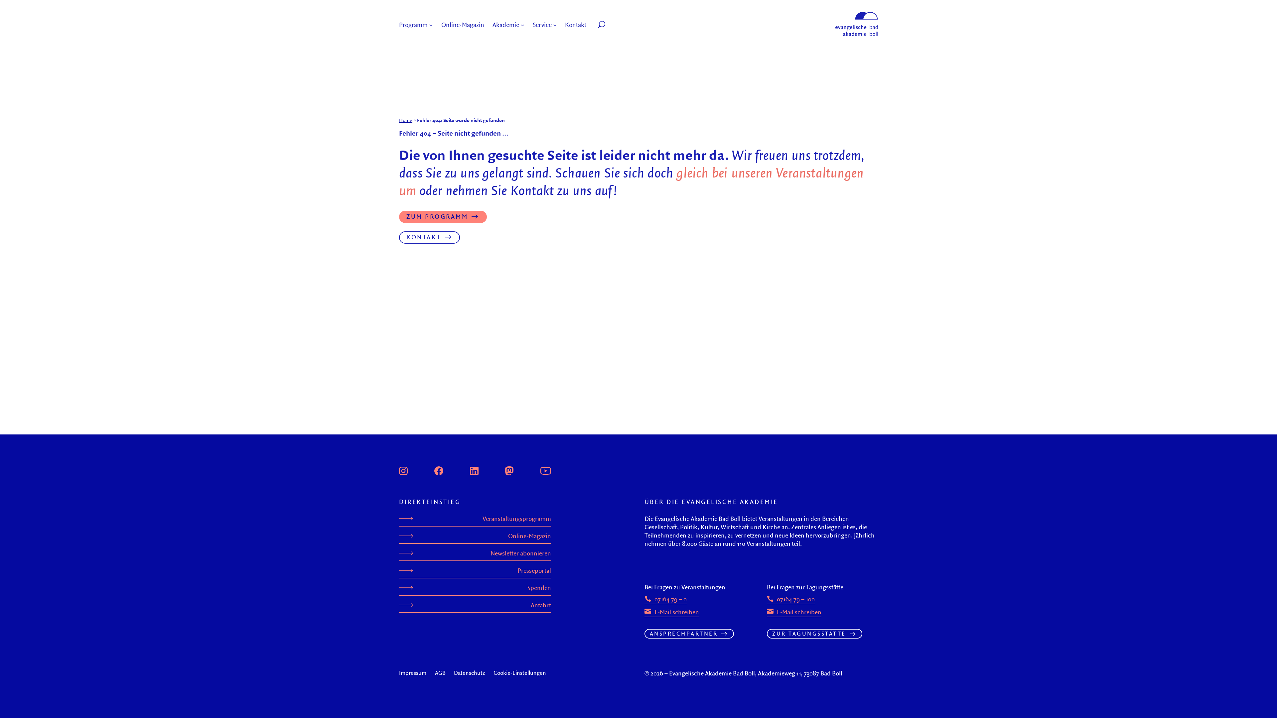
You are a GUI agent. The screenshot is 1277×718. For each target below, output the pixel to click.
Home (405, 120)
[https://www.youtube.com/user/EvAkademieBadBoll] (545, 470)
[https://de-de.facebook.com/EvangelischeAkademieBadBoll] (439, 470)
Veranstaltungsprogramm (517, 519)
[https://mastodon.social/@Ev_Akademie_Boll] (509, 470)
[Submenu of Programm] (431, 25)
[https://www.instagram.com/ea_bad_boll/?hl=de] (403, 470)
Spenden (539, 588)
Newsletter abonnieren (521, 553)
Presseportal (534, 570)
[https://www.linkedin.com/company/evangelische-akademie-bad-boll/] (474, 470)
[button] (617, 25)
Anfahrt (541, 605)
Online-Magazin (529, 536)
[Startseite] (856, 15)
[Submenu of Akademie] (522, 25)
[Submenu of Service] (555, 25)
